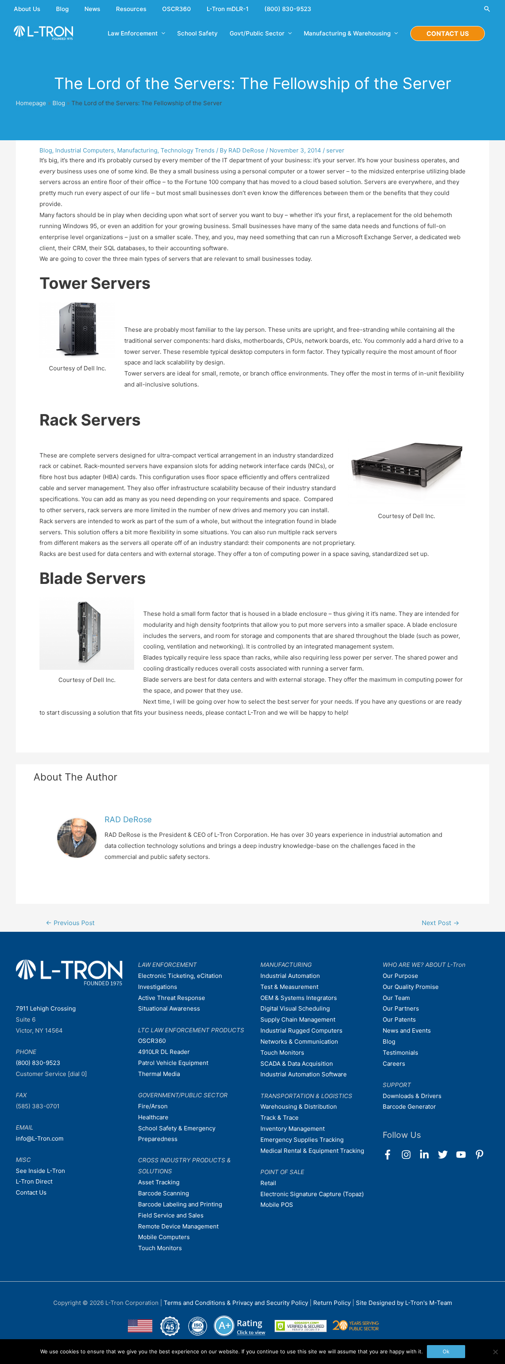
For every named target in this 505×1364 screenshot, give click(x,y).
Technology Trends (188, 150)
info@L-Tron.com (40, 1138)
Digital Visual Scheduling (295, 1008)
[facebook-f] (391, 1155)
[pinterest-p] (481, 1155)
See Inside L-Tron (40, 1170)
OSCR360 (176, 9)
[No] (495, 1352)
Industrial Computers (84, 150)
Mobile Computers (164, 1237)
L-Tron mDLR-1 (228, 9)
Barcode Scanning (163, 1193)
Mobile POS (276, 1204)
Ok (446, 1351)
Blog (62, 9)
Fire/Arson (153, 1106)
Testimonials (400, 1052)
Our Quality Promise (411, 986)
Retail (268, 1183)
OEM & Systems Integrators (298, 998)
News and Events (407, 1030)
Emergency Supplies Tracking (302, 1139)
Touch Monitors (160, 1248)
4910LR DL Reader (164, 1052)
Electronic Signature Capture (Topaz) (312, 1194)
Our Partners (401, 1008)
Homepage (31, 103)
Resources (131, 9)
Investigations (157, 986)
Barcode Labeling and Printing (180, 1204)
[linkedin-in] (427, 1155)
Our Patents (399, 1019)
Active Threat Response (171, 998)
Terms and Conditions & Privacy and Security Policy (236, 1302)
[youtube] (464, 1155)
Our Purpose (400, 975)
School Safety (197, 33)
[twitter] (446, 1155)
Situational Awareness (169, 1008)
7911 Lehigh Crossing (46, 1008)
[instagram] (409, 1155)
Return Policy (332, 1302)
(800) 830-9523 (287, 9)
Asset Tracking (159, 1182)
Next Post (440, 923)
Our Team (396, 998)
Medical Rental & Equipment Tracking (312, 1150)
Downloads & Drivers (412, 1096)
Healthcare (153, 1117)
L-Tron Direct (34, 1181)
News (92, 9)
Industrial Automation (290, 975)
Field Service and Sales (171, 1215)
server (335, 150)
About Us (27, 9)
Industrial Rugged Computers (301, 1030)
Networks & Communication (299, 1041)
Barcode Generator (409, 1106)
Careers (394, 1063)
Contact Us (31, 1192)
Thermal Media (159, 1074)
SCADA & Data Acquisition (296, 1063)
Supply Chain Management (297, 1019)
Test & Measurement (289, 986)
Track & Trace (279, 1117)
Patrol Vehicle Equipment (173, 1063)
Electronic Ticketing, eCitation (180, 975)
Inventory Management (292, 1128)
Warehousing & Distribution (298, 1106)
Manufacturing (137, 150)
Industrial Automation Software (303, 1074)
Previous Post (70, 923)
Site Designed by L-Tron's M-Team (404, 1302)
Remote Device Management (178, 1226)
